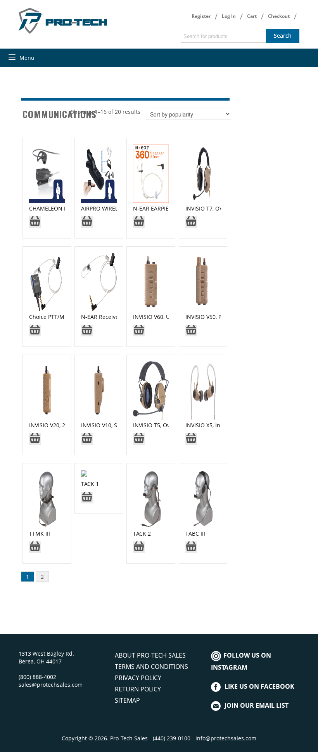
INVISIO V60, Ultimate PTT (166, 316)
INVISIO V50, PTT (206, 316)
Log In (229, 16)
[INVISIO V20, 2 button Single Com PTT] (47, 389)
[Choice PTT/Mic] (47, 281)
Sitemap (127, 700)
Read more (35, 224)
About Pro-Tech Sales (150, 655)
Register (201, 16)
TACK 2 (142, 533)
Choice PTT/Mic (49, 316)
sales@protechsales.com (51, 684)
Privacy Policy (138, 678)
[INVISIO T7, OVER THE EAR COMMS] (203, 173)
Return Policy (138, 689)
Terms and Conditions (151, 666)
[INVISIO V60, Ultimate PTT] (151, 281)
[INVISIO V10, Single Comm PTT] (99, 389)
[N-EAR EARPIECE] (151, 173)
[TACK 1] (84, 473)
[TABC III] (203, 498)
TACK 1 (90, 483)
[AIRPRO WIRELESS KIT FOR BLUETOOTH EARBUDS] (99, 173)
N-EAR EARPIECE (154, 208)
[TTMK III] (47, 498)
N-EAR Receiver (101, 316)
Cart (252, 16)
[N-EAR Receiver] (99, 281)
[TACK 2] (151, 498)
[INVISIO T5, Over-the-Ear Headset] (151, 389)
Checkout (279, 16)
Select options (139, 224)
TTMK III (39, 533)
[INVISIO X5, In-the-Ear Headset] (203, 389)
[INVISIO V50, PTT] (203, 281)
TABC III (195, 533)
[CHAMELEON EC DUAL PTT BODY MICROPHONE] (47, 173)
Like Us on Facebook (259, 686)
